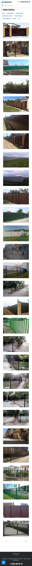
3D (19, 18)
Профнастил (10, 13)
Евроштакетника (7, 16)
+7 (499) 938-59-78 (24, 2)
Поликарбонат (6, 18)
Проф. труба (19, 13)
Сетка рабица (18, 16)
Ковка (14, 18)
